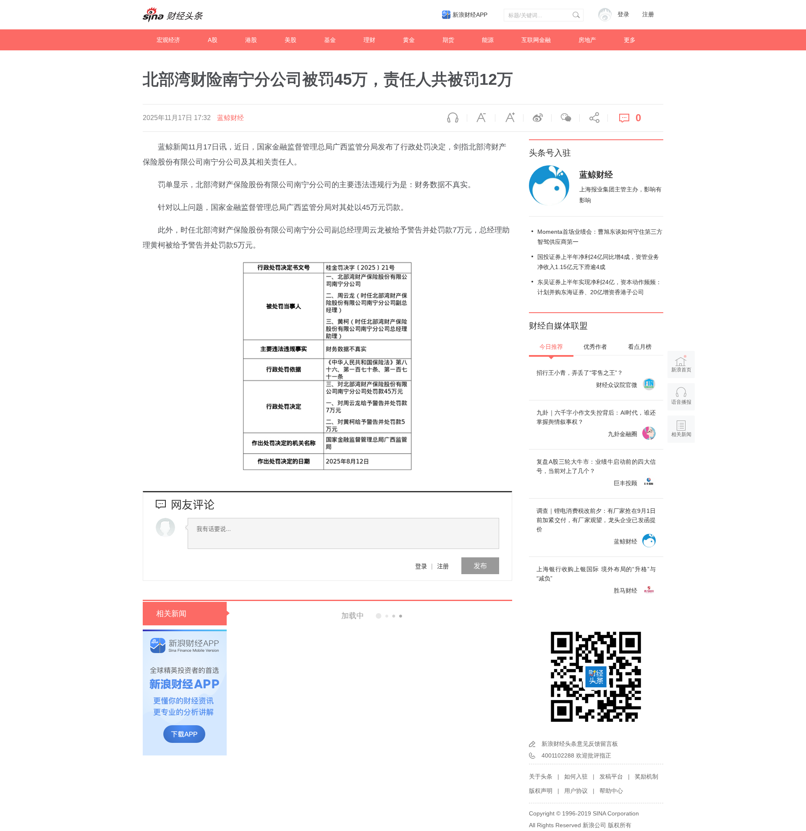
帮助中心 (611, 790)
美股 (290, 40)
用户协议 (576, 790)
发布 (480, 565)
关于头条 (540, 776)
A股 (212, 40)
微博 (537, 118)
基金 (330, 40)
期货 (448, 40)
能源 (488, 40)
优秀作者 (595, 346)
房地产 (587, 40)
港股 (251, 40)
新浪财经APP (470, 14)
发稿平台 (611, 776)
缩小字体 (481, 118)
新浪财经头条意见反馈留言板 (580, 743)
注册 (648, 14)
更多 (630, 40)
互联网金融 (536, 40)
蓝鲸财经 (230, 117)
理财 (369, 40)
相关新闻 (171, 613)
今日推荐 (551, 346)
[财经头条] (173, 14)
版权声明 (540, 790)
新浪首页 (681, 370)
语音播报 (453, 118)
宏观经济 (168, 40)
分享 (593, 118)
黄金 (409, 40)
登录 (421, 566)
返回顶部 (681, 467)
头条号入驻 (550, 152)
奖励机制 (646, 776)
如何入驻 (576, 776)
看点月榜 (640, 346)
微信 (565, 118)
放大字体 (509, 118)
